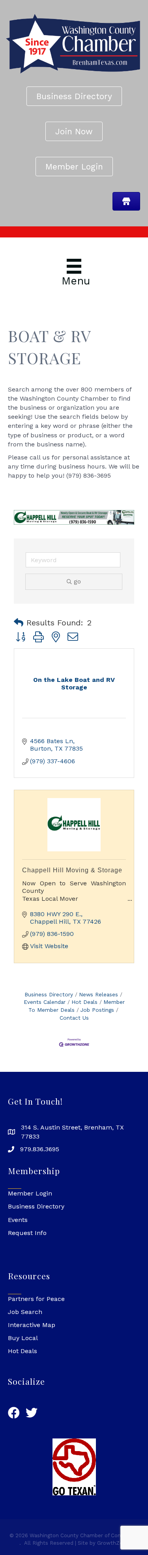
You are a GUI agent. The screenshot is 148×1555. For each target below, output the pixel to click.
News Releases (98, 994)
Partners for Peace (36, 1299)
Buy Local (23, 1338)
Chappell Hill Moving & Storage (72, 870)
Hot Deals (84, 1002)
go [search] (77, 581)
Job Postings (97, 1010)
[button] (18, 623)
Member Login (30, 1193)
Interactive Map (31, 1325)
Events (18, 1220)
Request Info (27, 1233)
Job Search (25, 1312)
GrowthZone (113, 1543)
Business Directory (48, 994)
